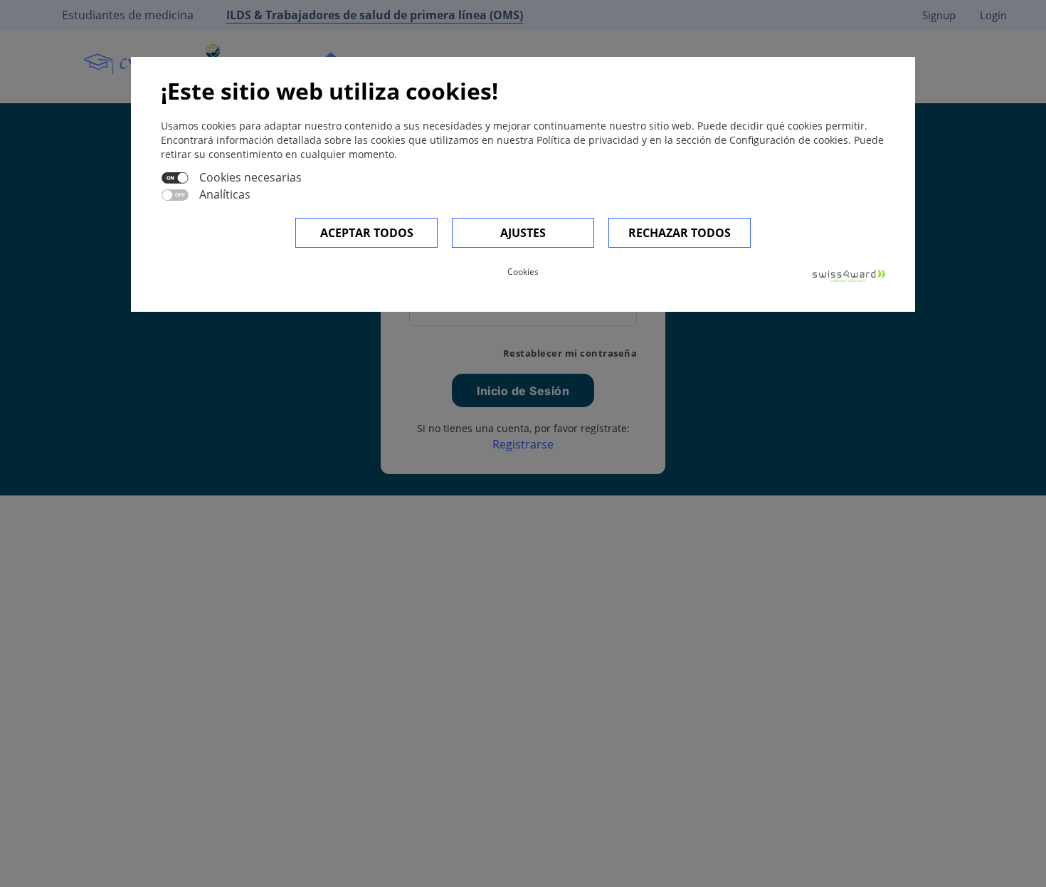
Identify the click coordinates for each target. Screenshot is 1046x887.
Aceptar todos (366, 233)
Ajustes (523, 233)
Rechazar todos (679, 233)
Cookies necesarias (250, 177)
